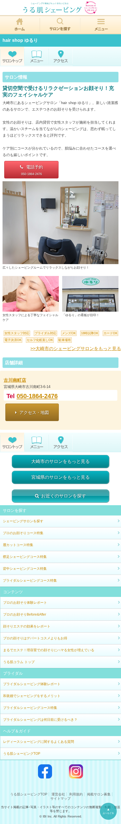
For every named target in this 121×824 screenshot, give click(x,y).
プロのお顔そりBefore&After (24, 614)
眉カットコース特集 (18, 545)
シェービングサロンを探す (23, 521)
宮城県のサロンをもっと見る (60, 477)
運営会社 (58, 794)
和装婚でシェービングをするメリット (31, 696)
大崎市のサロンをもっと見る (60, 461)
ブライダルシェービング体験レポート (31, 684)
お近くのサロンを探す (63, 495)
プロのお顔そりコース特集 (23, 533)
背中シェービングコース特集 (25, 569)
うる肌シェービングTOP (21, 754)
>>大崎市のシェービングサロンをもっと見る (75, 348)
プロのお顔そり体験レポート (25, 603)
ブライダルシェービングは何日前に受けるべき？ (40, 720)
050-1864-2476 (37, 396)
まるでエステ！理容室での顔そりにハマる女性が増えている (48, 650)
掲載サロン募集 (99, 794)
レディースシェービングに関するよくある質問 (38, 742)
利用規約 (76, 794)
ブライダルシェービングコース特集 (30, 581)
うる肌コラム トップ (19, 662)
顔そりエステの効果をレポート (26, 626)
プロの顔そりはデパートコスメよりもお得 (35, 638)
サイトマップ (60, 799)
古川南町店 (15, 380)
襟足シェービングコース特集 (25, 557)
